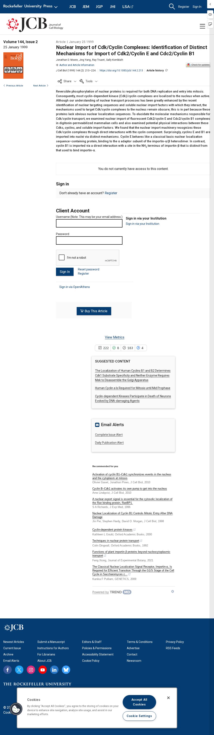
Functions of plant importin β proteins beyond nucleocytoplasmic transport (131, 553)
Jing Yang (85, 59)
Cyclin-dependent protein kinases (112, 529)
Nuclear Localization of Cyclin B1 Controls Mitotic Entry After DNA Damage (132, 515)
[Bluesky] (66, 670)
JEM (86, 6)
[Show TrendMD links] (172, 591)
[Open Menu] (31, 6)
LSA (126, 6)
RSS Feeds (173, 648)
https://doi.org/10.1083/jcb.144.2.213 (121, 70)
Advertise (133, 648)
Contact (132, 654)
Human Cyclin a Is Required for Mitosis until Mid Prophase (132, 388)
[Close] (168, 697)
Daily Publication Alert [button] (109, 442)
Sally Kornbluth (114, 59)
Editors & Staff (92, 642)
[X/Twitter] (19, 670)
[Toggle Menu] (202, 26)
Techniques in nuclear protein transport (115, 540)
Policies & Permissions (97, 648)
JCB (72, 6)
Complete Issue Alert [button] (109, 434)
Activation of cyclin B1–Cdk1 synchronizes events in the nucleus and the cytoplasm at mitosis (131, 476)
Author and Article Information (76, 65)
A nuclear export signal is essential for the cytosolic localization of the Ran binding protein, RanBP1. (132, 500)
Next (39, 85)
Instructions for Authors (53, 648)
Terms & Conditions (140, 642)
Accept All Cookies (139, 702)
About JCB (44, 660)
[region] (97, 707)
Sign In (197, 6)
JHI (112, 6)
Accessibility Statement (97, 654)
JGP (99, 6)
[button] (67, 81)
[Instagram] (31, 670)
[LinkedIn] (54, 670)
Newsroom (134, 660)
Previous (14, 85)
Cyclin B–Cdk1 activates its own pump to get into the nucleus (129, 488)
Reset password (88, 269)
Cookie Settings (139, 716)
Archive (8, 654)
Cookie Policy (90, 660)
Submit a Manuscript (51, 642)
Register (183, 6)
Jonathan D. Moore (67, 59)
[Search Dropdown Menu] (172, 7)
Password (62, 234)
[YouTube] (42, 670)
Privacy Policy (175, 642)
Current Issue (12, 648)
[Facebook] (7, 670)
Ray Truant (98, 59)
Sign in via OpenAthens (74, 287)
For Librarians (46, 654)
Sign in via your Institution (142, 223)
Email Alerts (11, 660)
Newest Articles (13, 642)
